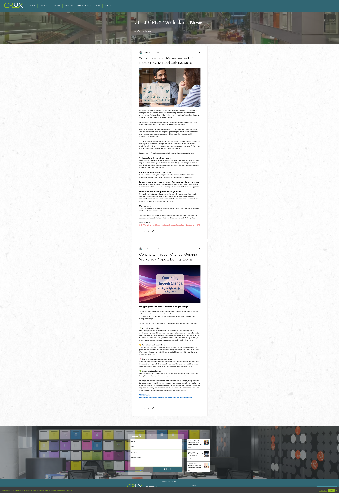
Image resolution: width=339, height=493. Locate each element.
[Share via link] (153, 231)
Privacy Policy (69, 490)
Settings (323, 490)
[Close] (337, 490)
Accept (331, 490)
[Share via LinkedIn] (149, 231)
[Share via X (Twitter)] (144, 231)
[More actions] (199, 52)
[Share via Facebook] (140, 231)
